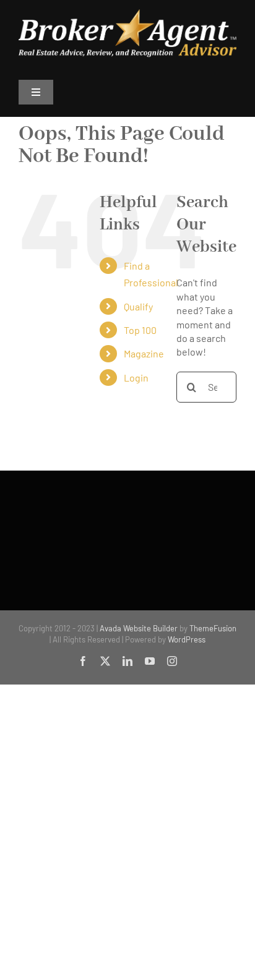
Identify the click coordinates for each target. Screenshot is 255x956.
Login (136, 377)
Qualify (138, 306)
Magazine (144, 353)
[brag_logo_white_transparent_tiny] (127, 14)
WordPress (186, 639)
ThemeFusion (212, 628)
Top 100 (140, 330)
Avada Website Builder (139, 628)
